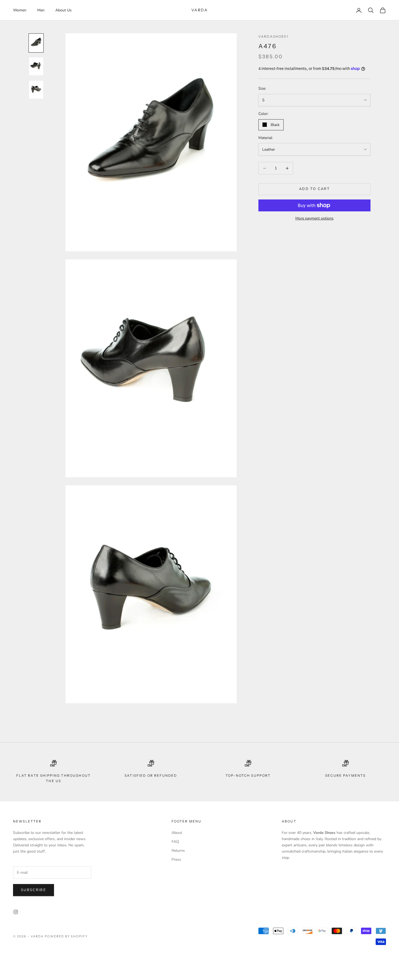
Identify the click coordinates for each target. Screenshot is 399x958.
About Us (63, 10)
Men (41, 10)
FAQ (175, 841)
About (177, 832)
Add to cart (314, 188)
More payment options (314, 218)
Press (176, 859)
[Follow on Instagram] (15, 912)
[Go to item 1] (36, 42)
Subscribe (33, 890)
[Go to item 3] (36, 89)
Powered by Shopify (66, 936)
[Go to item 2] (36, 66)
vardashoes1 (273, 36)
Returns (178, 850)
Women (19, 10)
